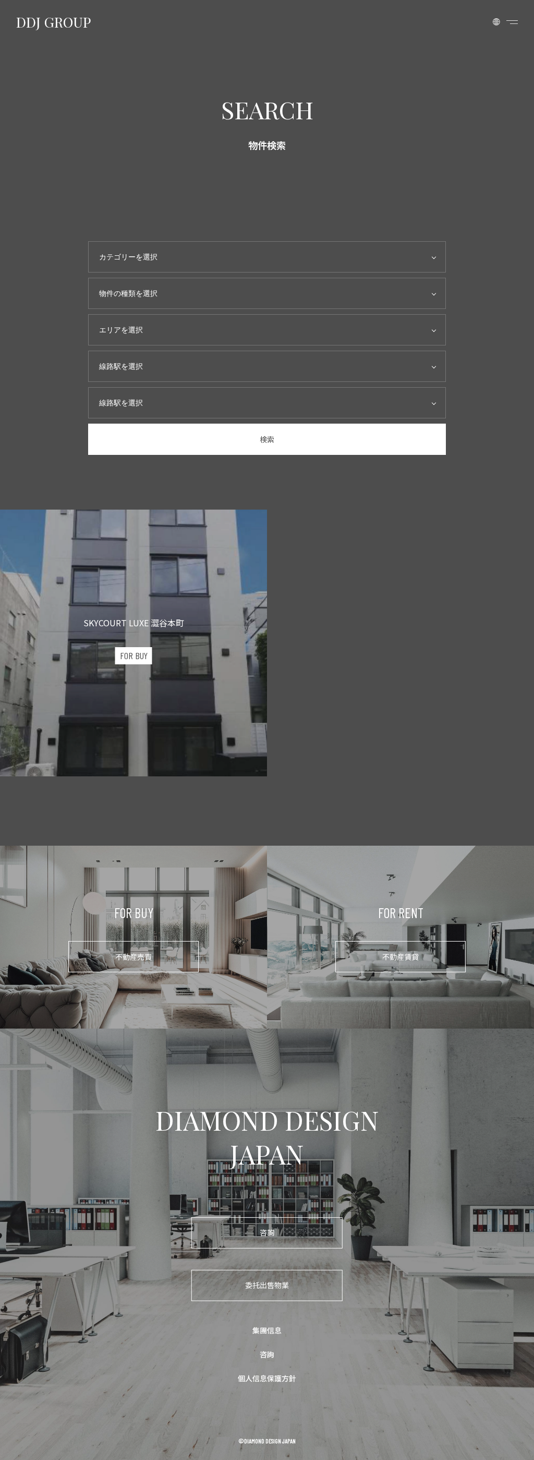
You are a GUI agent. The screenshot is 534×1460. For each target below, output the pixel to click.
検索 (267, 439)
